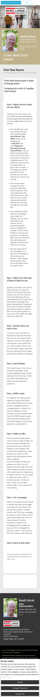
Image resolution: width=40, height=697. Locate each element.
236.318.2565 (31, 46)
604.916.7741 (31, 43)
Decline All (20, 694)
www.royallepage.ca (9, 650)
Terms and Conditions (12, 652)
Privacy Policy (6, 677)
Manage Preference (20, 688)
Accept (20, 682)
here (27, 167)
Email (22, 49)
